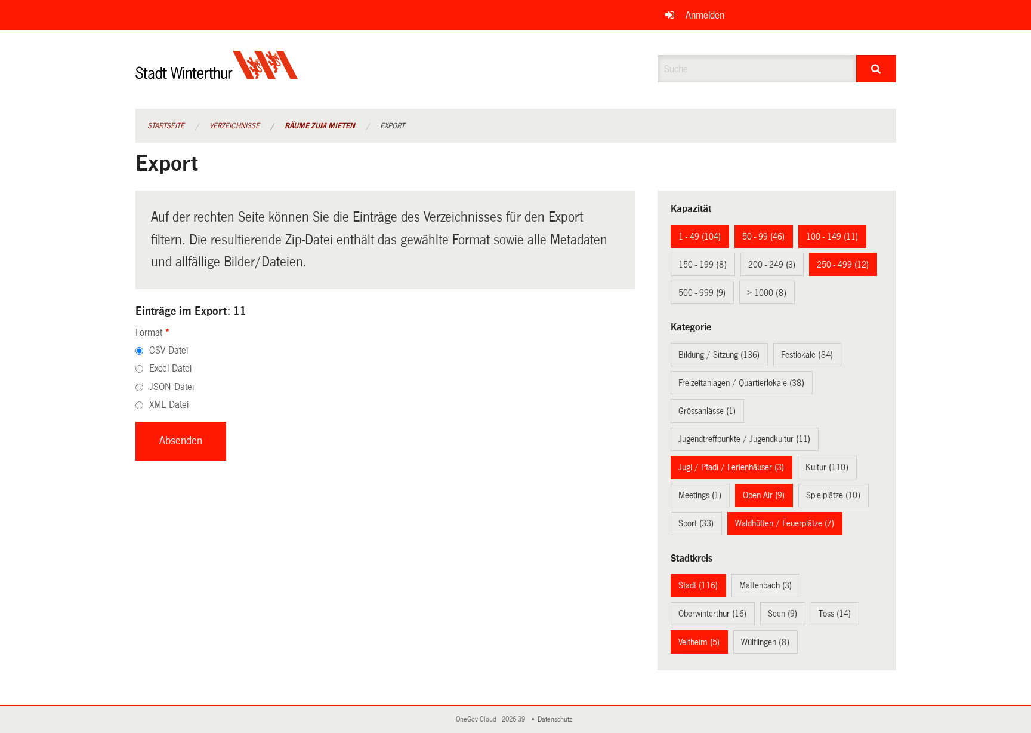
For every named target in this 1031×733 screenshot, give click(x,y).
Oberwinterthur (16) (712, 613)
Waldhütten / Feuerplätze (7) (784, 523)
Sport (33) (696, 523)
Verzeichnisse (234, 126)
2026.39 (514, 719)
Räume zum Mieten (320, 126)
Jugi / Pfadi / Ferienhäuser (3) (731, 467)
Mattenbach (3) (765, 585)
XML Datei (169, 405)
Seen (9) (782, 613)
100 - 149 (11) (832, 236)
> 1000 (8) (766, 293)
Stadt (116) (698, 585)
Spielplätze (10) (833, 495)
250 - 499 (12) (843, 264)
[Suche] (876, 68)
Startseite (165, 126)
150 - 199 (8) (702, 264)
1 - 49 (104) (699, 236)
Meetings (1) (699, 495)
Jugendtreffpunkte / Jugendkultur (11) (744, 439)
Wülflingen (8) (765, 642)
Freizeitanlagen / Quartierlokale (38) (741, 383)
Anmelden (705, 15)
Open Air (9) (764, 495)
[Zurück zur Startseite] (216, 75)
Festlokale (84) (807, 355)
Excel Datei (170, 368)
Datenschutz (557, 719)
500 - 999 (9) (702, 293)
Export (392, 126)
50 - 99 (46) (763, 236)
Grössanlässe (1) (707, 411)
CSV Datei (168, 350)
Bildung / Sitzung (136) (719, 355)
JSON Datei (171, 387)
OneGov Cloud (478, 719)
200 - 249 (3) (771, 264)
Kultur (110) (826, 467)
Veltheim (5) (699, 642)
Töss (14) (835, 613)
